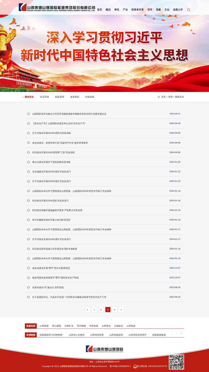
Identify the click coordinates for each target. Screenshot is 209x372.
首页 (99, 9)
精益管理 (59, 97)
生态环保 (44, 97)
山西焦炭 (131, 326)
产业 (125, 9)
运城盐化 (118, 326)
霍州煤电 (81, 326)
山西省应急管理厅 (138, 335)
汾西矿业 (68, 326)
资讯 (116, 9)
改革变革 (74, 97)
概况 (108, 9)
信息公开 (178, 9)
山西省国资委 (97, 335)
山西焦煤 (44, 326)
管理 (149, 9)
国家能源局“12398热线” (51, 335)
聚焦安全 (29, 97)
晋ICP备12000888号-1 (120, 366)
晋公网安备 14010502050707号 (152, 366)
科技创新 (89, 97)
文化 (167, 9)
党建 (158, 9)
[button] (181, 332)
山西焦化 (106, 326)
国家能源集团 (159, 335)
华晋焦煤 (93, 326)
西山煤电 (56, 326)
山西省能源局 (116, 335)
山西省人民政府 (76, 335)
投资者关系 (137, 9)
